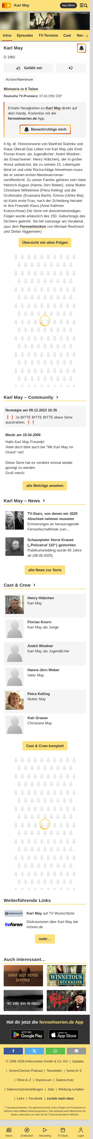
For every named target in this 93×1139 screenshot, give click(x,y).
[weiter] (86, 35)
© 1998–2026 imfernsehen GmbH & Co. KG (37, 1061)
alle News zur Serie (44, 570)
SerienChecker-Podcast (26, 1070)
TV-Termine (48, 35)
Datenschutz (65, 1080)
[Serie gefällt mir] (29, 68)
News (9, 1135)
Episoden (25, 35)
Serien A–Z (74, 1070)
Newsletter (54, 1070)
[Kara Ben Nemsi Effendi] (23, 975)
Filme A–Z (24, 1080)
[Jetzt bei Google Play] (28, 1035)
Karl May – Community (28, 397)
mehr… (45, 939)
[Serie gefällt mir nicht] (71, 68)
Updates (78, 1061)
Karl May (21, 5)
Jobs (50, 1089)
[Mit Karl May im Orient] (23, 1000)
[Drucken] (76, 1051)
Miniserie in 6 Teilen (21, 89)
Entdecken (27, 1135)
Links (20, 1098)
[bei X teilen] (34, 1051)
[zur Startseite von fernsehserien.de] (6, 5)
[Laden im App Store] (64, 1035)
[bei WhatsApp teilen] (55, 1051)
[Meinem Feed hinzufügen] (82, 48)
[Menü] (84, 5)
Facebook (36, 1098)
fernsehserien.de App (61, 1022)
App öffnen (68, 5)
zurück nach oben (60, 1098)
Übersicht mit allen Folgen (45, 243)
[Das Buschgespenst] (66, 1000)
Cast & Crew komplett (45, 746)
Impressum (43, 1080)
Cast (67, 35)
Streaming (45, 1135)
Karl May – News (22, 500)
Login (80, 1135)
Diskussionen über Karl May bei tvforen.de (52, 924)
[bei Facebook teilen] (13, 1051)
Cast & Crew (17, 585)
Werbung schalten (71, 1089)
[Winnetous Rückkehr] (66, 975)
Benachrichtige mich (48, 129)
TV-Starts (63, 1135)
